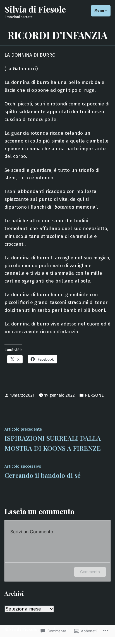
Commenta (90, 571)
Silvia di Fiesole (35, 9)
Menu (102, 10)
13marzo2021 (22, 395)
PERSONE (94, 395)
